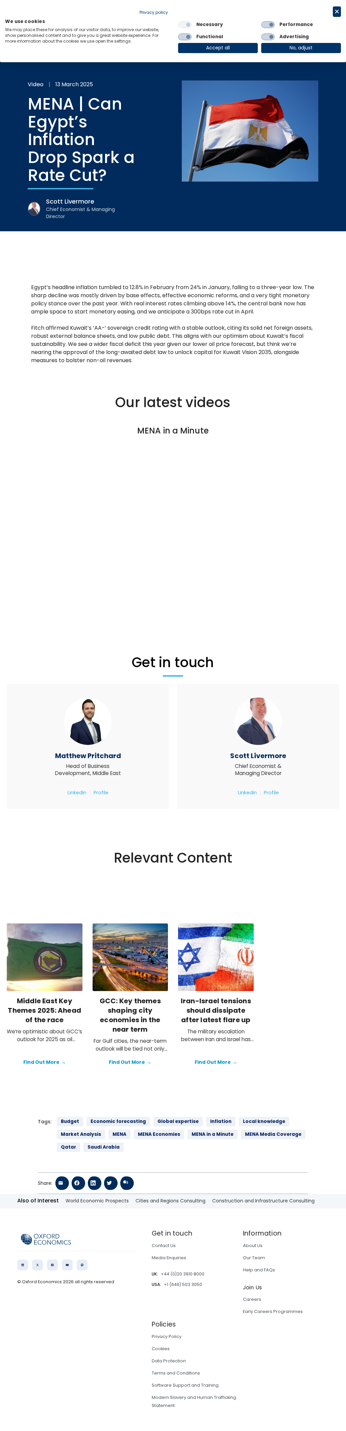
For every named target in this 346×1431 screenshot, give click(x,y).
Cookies (161, 1349)
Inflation (220, 1121)
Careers (252, 1299)
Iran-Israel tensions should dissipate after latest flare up (216, 1010)
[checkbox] (185, 24)
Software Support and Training (185, 1385)
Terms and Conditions (176, 1373)
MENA (119, 1134)
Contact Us (164, 1245)
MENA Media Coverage (273, 1134)
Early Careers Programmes (273, 1311)
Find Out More (44, 1062)
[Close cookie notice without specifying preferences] (337, 11)
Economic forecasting (118, 1121)
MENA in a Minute (212, 1134)
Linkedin (77, 792)
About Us (253, 1245)
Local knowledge (264, 1121)
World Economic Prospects (97, 1200)
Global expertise (178, 1121)
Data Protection (169, 1361)
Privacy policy (154, 12)
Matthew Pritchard (88, 756)
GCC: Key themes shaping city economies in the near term (130, 1015)
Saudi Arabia (104, 1147)
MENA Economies (159, 1134)
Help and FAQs (259, 1270)
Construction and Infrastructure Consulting (263, 1200)
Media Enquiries (169, 1258)
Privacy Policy (166, 1336)
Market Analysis (81, 1134)
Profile (101, 792)
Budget (70, 1121)
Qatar (68, 1147)
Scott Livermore (258, 756)
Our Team (254, 1258)
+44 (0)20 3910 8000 (182, 1274)
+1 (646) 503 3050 (183, 1284)
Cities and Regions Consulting (170, 1200)
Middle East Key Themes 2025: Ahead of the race (44, 1010)
